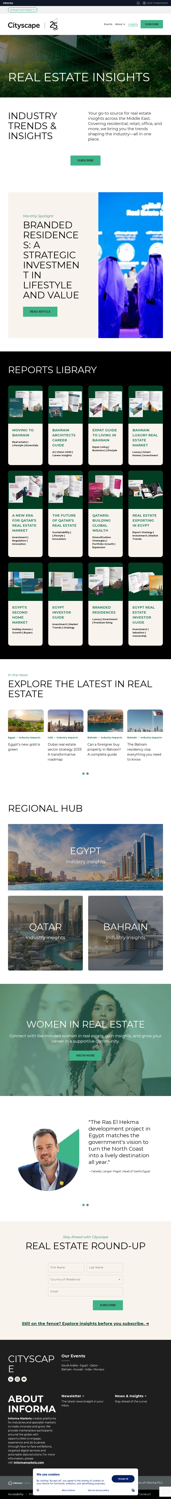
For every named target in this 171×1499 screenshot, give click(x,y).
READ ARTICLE (40, 311)
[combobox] (81, 1279)
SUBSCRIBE (152, 24)
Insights (133, 24)
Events (108, 24)
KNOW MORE (85, 1055)
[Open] (119, 1279)
